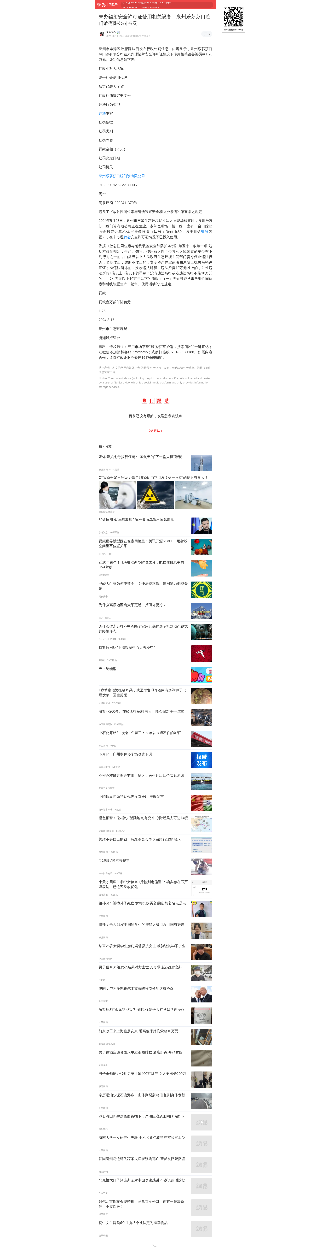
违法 (102, 113)
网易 (101, 4)
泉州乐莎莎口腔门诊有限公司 (122, 175)
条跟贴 (155, 430)
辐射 (127, 237)
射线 (205, 231)
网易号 (113, 4)
